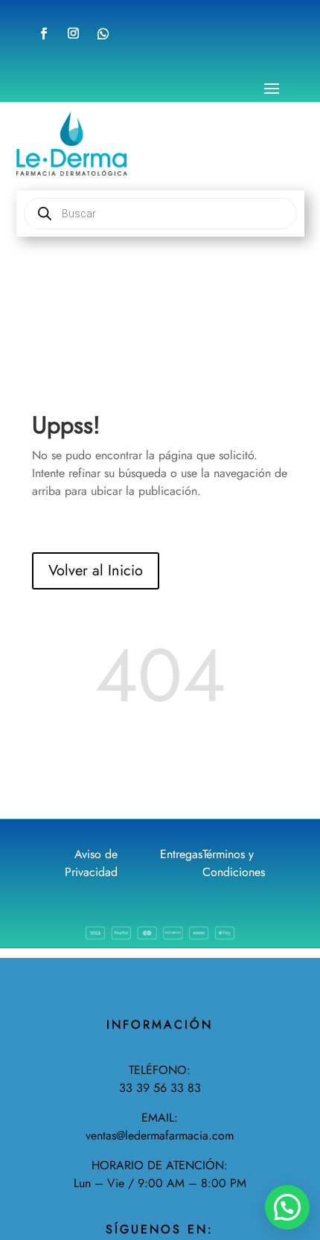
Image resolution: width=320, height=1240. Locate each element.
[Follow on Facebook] (44, 33)
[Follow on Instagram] (73, 33)
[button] (287, 1207)
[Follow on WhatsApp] (103, 33)
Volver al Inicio (95, 570)
